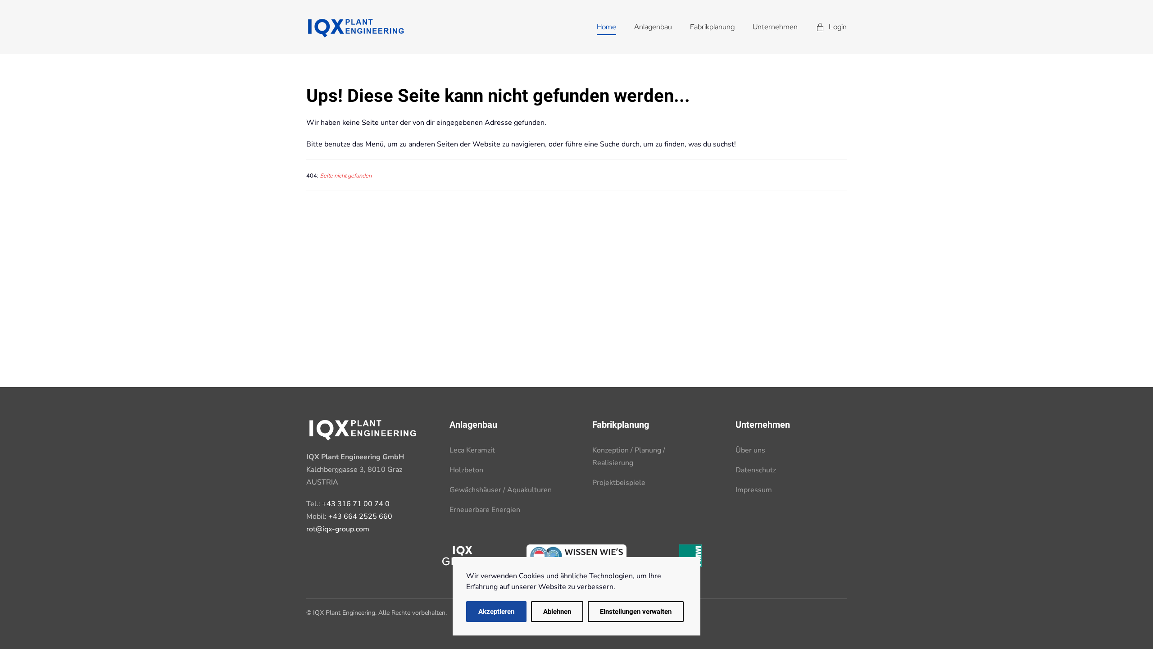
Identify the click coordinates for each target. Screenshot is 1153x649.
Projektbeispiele (618, 483)
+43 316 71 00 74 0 (356, 504)
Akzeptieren (496, 612)
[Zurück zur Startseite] (355, 27)
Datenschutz (755, 470)
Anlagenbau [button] (653, 27)
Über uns (750, 450)
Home (606, 27)
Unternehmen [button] (775, 27)
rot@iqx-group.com (337, 529)
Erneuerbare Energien (484, 510)
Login (838, 27)
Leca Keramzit (472, 450)
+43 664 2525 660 (360, 516)
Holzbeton (466, 470)
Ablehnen (557, 612)
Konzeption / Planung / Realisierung (628, 456)
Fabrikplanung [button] (712, 27)
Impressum (753, 490)
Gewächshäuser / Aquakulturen (500, 490)
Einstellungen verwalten (636, 612)
